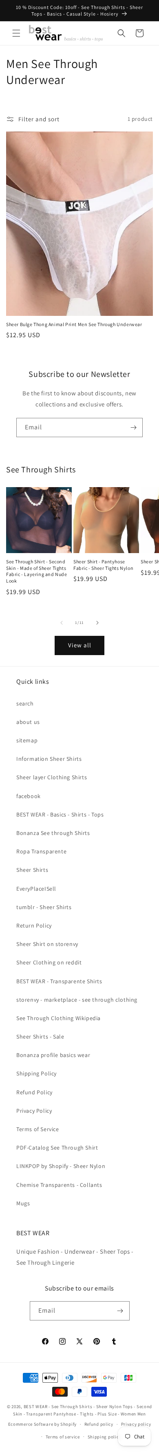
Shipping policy (104, 1437)
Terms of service (63, 1437)
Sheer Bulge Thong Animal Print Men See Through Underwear (74, 324)
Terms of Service (37, 1129)
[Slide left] (62, 623)
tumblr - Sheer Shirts (44, 907)
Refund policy (98, 1424)
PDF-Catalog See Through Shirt (57, 1147)
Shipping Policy (36, 1073)
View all (79, 645)
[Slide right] (97, 623)
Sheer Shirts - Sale (40, 1036)
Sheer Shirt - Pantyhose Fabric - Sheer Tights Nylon (103, 564)
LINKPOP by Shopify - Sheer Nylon (60, 1166)
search (25, 703)
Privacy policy (136, 1424)
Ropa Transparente (41, 851)
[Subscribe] (133, 427)
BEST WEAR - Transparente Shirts (59, 981)
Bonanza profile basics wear (53, 1055)
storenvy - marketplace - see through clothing (76, 999)
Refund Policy (34, 1092)
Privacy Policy (34, 1110)
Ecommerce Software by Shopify (42, 1424)
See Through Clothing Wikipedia (58, 1018)
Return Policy (34, 925)
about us (28, 722)
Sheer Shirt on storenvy (47, 944)
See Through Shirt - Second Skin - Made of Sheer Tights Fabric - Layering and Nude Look (36, 571)
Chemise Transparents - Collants (59, 1185)
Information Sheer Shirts (49, 758)
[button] (16, 33)
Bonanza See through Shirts (53, 833)
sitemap (27, 740)
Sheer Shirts (32, 869)
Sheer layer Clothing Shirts (51, 777)
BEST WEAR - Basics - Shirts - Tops (60, 814)
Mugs (23, 1203)
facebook (28, 796)
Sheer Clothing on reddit (49, 962)
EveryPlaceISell (36, 888)
